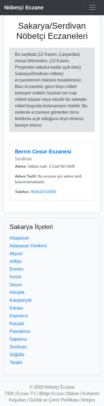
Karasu (16, 308)
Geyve (16, 284)
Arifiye (16, 261)
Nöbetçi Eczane (23, 7)
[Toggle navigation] (92, 7)
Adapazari (19, 238)
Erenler (16, 269)
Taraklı (16, 362)
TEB (9, 393)
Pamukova (20, 331)
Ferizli (15, 277)
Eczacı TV (26, 393)
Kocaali (17, 323)
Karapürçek (20, 300)
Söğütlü (17, 354)
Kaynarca (19, 315)
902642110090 (43, 192)
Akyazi (16, 253)
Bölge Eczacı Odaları (59, 393)
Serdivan (18, 347)
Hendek (17, 292)
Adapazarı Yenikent (28, 245)
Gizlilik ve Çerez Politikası (53, 400)
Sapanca (18, 339)
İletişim (88, 400)
